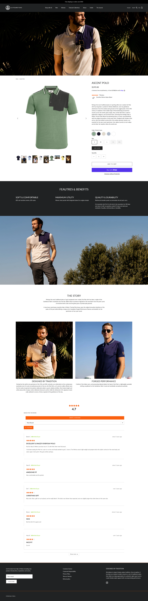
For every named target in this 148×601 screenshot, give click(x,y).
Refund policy (66, 579)
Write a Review (74, 418)
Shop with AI (48, 7)
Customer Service (67, 569)
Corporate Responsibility (69, 571)
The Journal (100, 7)
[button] (135, 7)
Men (56, 7)
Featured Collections (74, 7)
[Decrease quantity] (94, 156)
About (84, 7)
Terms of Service (67, 576)
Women (63, 7)
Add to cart (111, 164)
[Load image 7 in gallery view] (52, 117)
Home (17, 78)
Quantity (94, 153)
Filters (29, 427)
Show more (73, 554)
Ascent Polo (22, 78)
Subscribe (11, 581)
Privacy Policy (66, 574)
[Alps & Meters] (13, 7)
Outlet (91, 7)
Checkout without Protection (112, 174)
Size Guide (97, 148)
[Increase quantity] (104, 156)
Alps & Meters (12, 596)
